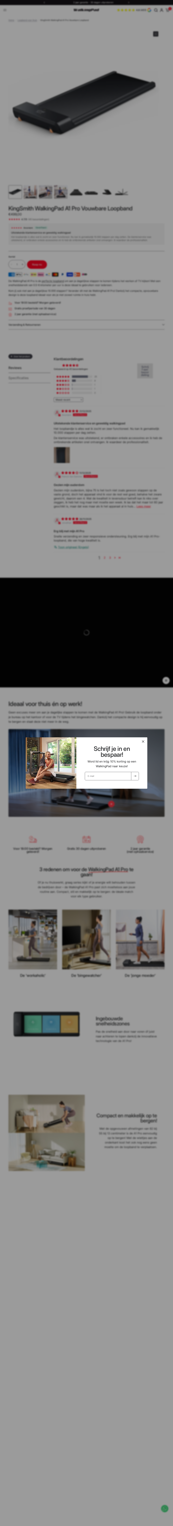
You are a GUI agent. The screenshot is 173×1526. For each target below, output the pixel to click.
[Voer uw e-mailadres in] (135, 776)
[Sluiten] (143, 741)
